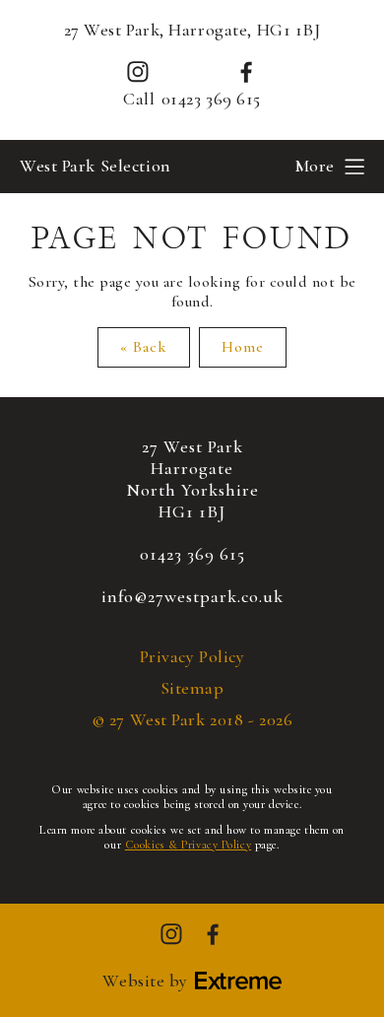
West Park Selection (95, 165)
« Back (143, 347)
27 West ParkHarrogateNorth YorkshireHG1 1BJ (192, 479)
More (314, 165)
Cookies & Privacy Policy (188, 844)
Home (243, 347)
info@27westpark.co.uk (192, 596)
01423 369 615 (211, 99)
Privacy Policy (192, 656)
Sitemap (192, 688)
